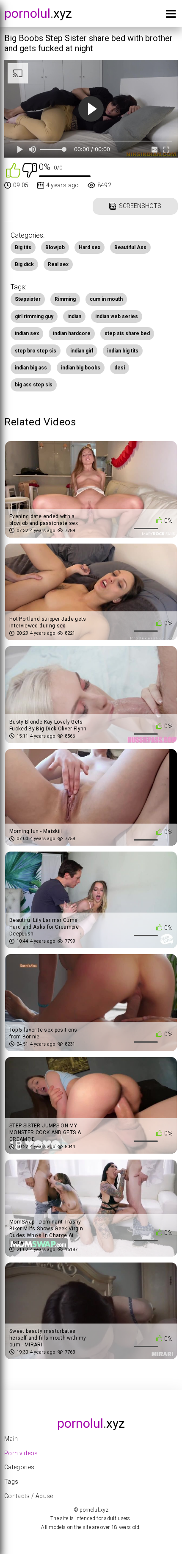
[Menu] (171, 15)
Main (11, 1438)
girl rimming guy (34, 316)
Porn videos (21, 1453)
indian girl (81, 351)
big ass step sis (33, 385)
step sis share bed (127, 333)
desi (119, 368)
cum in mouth (106, 299)
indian (74, 316)
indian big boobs (80, 368)
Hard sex (89, 247)
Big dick (24, 264)
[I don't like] (29, 170)
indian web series (116, 316)
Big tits (23, 247)
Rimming (65, 299)
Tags (11, 1481)
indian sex (27, 333)
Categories (19, 1467)
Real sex (58, 264)
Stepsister (28, 299)
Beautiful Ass (130, 247)
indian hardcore (72, 333)
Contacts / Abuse (28, 1496)
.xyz (38, 13)
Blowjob (55, 247)
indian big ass (31, 368)
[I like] (13, 170)
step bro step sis (35, 351)
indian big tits (122, 351)
